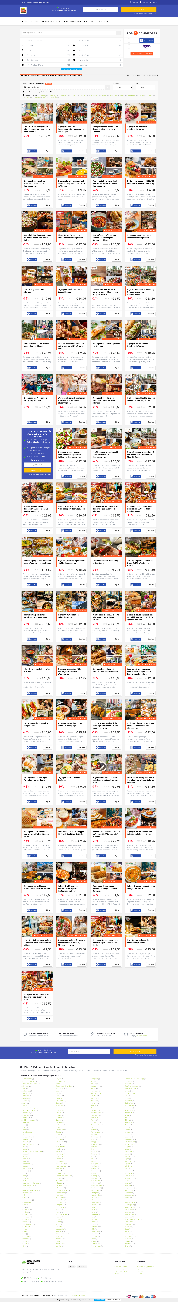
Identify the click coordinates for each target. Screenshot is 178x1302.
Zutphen (128, 1241)
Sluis (126, 1096)
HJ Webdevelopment (77, 1296)
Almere (24, 1105)
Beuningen (25, 1156)
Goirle (58, 1127)
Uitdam (127, 1130)
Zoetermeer (113, 95)
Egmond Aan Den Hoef (64, 1086)
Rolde (93, 1229)
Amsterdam (52, 95)
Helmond (59, 1173)
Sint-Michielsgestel (132, 1086)
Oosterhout (95, 1178)
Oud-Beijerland (96, 1188)
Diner (48, 50)
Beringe (24, 1154)
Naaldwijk (94, 1134)
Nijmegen (94, 1151)
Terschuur (128, 1113)
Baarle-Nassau (27, 1132)
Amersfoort (36, 97)
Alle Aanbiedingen (31, 21)
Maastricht (53, 97)
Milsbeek (94, 1130)
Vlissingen (128, 1166)
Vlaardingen (129, 1161)
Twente (127, 1125)
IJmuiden (59, 1227)
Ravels (93, 1210)
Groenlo (59, 1139)
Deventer (25, 1222)
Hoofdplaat (60, 1200)
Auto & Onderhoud (120, 1267)
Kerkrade (59, 1239)
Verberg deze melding (113, 1299)
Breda (104, 95)
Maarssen (94, 1108)
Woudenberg (129, 1214)
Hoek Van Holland (62, 1190)
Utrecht (74, 95)
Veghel (127, 1147)
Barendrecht (26, 1139)
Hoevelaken (60, 1195)
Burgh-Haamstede (28, 1185)
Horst (58, 1212)
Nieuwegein (95, 1144)
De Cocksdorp (27, 1200)
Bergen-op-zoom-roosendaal (32, 1151)
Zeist (127, 1229)
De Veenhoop (26, 1202)
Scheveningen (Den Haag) (134, 1079)
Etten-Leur (59, 1105)
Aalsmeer (25, 1086)
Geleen (58, 1120)
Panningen (94, 1193)
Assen (24, 1130)
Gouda (58, 1132)
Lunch (99, 50)
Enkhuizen (59, 1098)
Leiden (122, 95)
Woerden (128, 1212)
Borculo (24, 1166)
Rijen (92, 1217)
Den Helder (26, 1217)
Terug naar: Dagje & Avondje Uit (71, 69)
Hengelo (59, 1178)
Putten (93, 1207)
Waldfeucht (129, 1190)
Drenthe (24, 1241)
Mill (92, 1127)
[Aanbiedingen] (43, 1262)
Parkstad (94, 1197)
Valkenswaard (130, 1142)
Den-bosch (25, 1219)
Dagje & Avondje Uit (52, 21)
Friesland (59, 1113)
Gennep (59, 1122)
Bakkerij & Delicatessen (48, 40)
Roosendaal (95, 1231)
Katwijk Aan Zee (61, 1234)
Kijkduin (58, 1241)
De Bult (24, 1197)
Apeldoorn (25, 1117)
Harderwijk (59, 1154)
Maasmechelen (96, 1113)
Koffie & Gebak (99, 45)
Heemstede (60, 1161)
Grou (57, 1144)
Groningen (94, 95)
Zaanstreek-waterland (132, 1219)
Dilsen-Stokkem (27, 1224)
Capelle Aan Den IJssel (30, 1190)
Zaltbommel (129, 1222)
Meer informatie (99, 1299)
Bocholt (24, 1161)
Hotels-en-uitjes (61, 1214)
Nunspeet (94, 1161)
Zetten (127, 1231)
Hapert (58, 1151)
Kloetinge (59, 1243)
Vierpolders (129, 1156)
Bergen (24, 1149)
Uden (127, 1127)
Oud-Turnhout (95, 1190)
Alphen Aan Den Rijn (29, 1108)
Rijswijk (93, 1224)
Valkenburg (129, 1139)
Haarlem (26, 97)
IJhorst (58, 1224)
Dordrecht (25, 1236)
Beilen (24, 1147)
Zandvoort (128, 1224)
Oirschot (94, 1166)
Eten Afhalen (48, 55)
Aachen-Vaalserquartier (30, 1084)
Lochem (93, 1103)
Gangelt (58, 1115)
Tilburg (150, 95)
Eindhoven (83, 95)
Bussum (24, 1188)
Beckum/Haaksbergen (29, 1144)
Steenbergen (130, 1105)
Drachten (25, 1239)
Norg (92, 1156)
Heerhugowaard (61, 1166)
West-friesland (130, 1202)
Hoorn (58, 1210)
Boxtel (24, 1173)
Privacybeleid (141, 1271)
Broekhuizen (26, 1178)
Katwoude (59, 1236)
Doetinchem (26, 1227)
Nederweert (95, 1137)
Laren (93, 1081)
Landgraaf (94, 1079)
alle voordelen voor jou (150, 13)
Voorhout (128, 1176)
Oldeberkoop (95, 1171)
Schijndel (128, 1084)
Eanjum (58, 1079)
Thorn (127, 1115)
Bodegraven (26, 1164)
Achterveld (25, 1096)
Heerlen (59, 1168)
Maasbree (94, 1110)
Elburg (58, 1091)
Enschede (59, 1101)
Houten (58, 1217)
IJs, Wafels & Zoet (99, 40)
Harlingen (59, 1156)
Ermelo (58, 1103)
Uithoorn (128, 1132)
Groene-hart (60, 1137)
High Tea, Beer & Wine (48, 65)
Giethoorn (59, 1125)
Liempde (94, 1101)
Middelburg (95, 1122)
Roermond (94, 1227)
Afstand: (116, 83)
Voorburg (128, 1173)
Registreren (145, 2)
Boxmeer (25, 1171)
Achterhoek (26, 1093)
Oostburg (94, 1176)
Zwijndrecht (129, 1243)
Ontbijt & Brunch (99, 55)
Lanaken (59, 1246)
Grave (58, 1134)
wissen (49, 83)
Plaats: (37, 83)
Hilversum (59, 1188)
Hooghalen (60, 1207)
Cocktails (82, 1267)
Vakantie (89, 21)
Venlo (127, 1154)
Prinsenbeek (95, 1202)
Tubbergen (129, 1122)
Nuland (93, 1159)
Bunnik (24, 1180)
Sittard (127, 1091)
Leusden (94, 1098)
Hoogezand (60, 1205)
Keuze (72, 1267)
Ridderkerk (94, 1214)
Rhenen (93, 1212)
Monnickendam (96, 1132)
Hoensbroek (60, 1193)
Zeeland (128, 1227)
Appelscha (25, 1122)
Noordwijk (94, 1154)
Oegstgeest (95, 1164)
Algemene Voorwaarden (145, 1269)
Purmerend (94, 1205)
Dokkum (24, 1229)
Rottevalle (94, 1236)
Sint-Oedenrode (130, 1088)
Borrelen (48, 45)
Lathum (93, 1084)
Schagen (94, 1241)
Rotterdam (64, 95)
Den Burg (25, 1212)
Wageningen (129, 1188)
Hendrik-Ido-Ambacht (63, 1176)
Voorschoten (129, 1178)
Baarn (24, 1134)
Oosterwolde (95, 1180)
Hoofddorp (60, 1197)
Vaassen (128, 1137)
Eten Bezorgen (48, 60)
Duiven (24, 1246)
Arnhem (141, 95)
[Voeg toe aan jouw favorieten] (24, 105)
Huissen (59, 1219)
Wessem (128, 1200)
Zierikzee (128, 1234)
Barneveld (25, 1142)
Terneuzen (129, 1110)
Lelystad (94, 1096)
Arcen (24, 1125)
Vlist (126, 1168)
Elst (57, 1093)
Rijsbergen (94, 1219)
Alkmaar (24, 1101)
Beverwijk (25, 1159)
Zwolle (127, 1246)
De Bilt (24, 1195)
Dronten (24, 1243)
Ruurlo (93, 1239)
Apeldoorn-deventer (29, 1120)
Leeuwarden (132, 95)
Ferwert (58, 1108)
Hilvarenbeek (60, 1185)
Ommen (93, 1173)
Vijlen (127, 1159)
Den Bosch (25, 1210)
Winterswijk (129, 1210)
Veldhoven (128, 1151)
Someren (128, 1101)
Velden (127, 1149)
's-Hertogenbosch (28, 1081)
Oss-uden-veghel (96, 1185)
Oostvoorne (95, 1183)
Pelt (92, 1200)
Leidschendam (96, 1093)
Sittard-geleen (130, 1093)
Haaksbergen (61, 1147)
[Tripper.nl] (146, 46)
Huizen (58, 1222)
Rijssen (93, 1222)
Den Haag (42, 95)
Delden (24, 1205)
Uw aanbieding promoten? (142, 53)
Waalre (127, 1183)
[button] (118, 33)
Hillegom (59, 1183)
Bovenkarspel (26, 1168)
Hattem (58, 1159)
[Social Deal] (146, 40)
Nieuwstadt (95, 1147)
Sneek (127, 1098)
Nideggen (94, 1142)
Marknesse (94, 1117)
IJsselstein (60, 1229)
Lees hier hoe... (44, 2)
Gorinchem (60, 1130)
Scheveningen (96, 1246)
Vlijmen (127, 1164)
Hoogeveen (60, 1202)
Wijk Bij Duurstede (131, 1207)
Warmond (128, 1193)
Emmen (58, 1096)
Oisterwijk (94, 1168)
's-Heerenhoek (27, 1079)
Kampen (59, 1231)
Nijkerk (93, 1149)
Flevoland (59, 1110)
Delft (44, 97)
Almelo (24, 1103)
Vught (127, 1180)
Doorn (24, 1234)
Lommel (93, 1105)
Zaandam (128, 1217)
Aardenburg (26, 1091)
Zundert (128, 1239)
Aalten (24, 1088)
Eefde (58, 1084)
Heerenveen (60, 1164)
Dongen (24, 1231)
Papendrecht (95, 1195)
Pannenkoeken (99, 60)
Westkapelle (129, 1205)
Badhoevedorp (27, 1137)
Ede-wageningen (62, 1081)
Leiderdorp (94, 1091)
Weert (127, 1197)
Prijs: (137, 83)
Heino (58, 1171)
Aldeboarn (25, 1098)
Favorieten (135, 2)
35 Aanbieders (142, 1036)
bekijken (47, 151)
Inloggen (155, 2)
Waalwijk (128, 1185)
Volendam (128, 1171)
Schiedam (128, 1081)
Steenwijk (128, 1108)
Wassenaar (129, 1195)
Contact (139, 1273)
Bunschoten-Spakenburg (30, 1183)
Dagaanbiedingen (73, 21)
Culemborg (25, 1193)
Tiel (126, 1117)
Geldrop (59, 1117)
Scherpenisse (96, 1243)
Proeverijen (99, 65)
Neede (93, 1139)
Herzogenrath (61, 1180)
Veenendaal (129, 1144)
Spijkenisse (129, 1103)
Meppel (93, 1120)
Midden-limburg (96, 1125)
